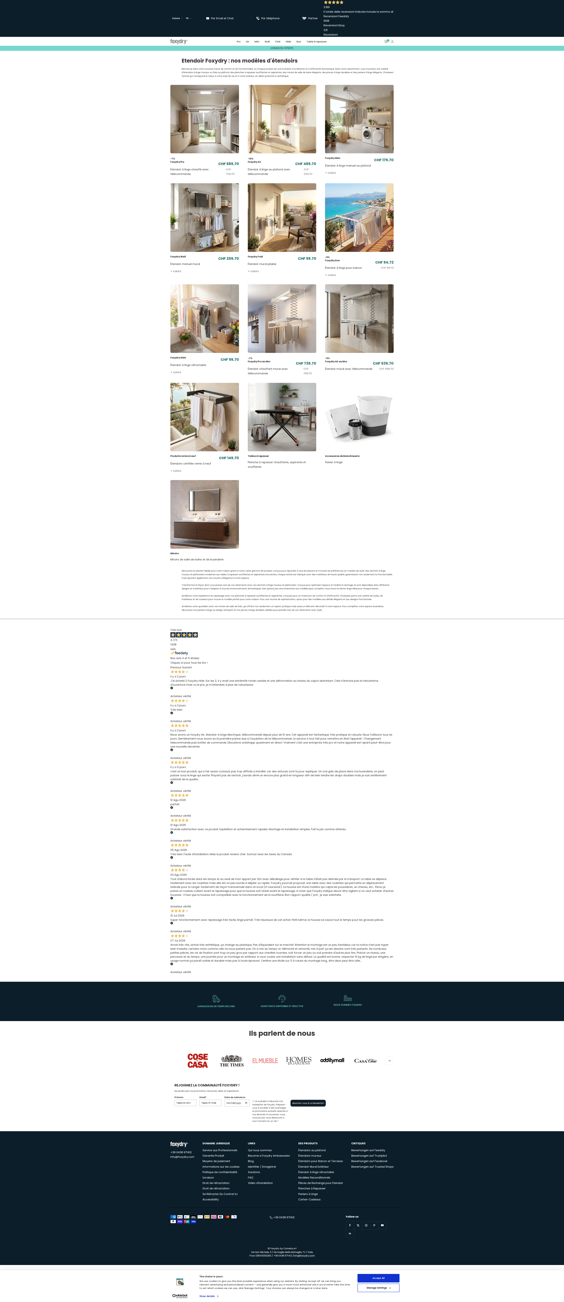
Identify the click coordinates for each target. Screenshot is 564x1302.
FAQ (250, 1177)
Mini (257, 41)
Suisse (176, 18)
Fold (277, 41)
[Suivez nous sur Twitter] (358, 1225)
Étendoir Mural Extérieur (313, 1167)
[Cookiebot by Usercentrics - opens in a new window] (180, 1296)
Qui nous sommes (260, 1150)
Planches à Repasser (312, 1188)
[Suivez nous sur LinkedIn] (350, 1233)
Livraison (208, 1177)
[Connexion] (392, 41)
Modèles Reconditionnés (314, 1177)
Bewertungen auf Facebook (369, 1161)
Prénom (178, 1097)
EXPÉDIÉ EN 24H (282, 48)
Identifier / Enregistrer (262, 1167)
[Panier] (385, 41)
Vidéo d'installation (260, 1183)
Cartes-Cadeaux (309, 1199)
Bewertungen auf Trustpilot (369, 1155)
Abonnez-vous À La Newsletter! (308, 1103)
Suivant (187, 667)
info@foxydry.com (182, 1157)
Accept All (378, 1278)
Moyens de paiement (216, 1161)
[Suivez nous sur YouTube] (382, 1225)
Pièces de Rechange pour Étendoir (320, 1183)
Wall (267, 41)
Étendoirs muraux (309, 1155)
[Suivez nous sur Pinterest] (374, 1225)
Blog (251, 1161)
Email (203, 1097)
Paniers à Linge (308, 1194)
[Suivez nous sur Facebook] (350, 1225)
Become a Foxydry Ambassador (269, 1155)
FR (187, 18)
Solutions (254, 1172)
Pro (239, 41)
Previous (175, 667)
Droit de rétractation (216, 1183)
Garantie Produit (213, 1155)
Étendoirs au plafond (312, 1150)
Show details (207, 1296)
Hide (288, 41)
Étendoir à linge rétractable (316, 1172)
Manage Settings (377, 1287)
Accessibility (211, 1199)
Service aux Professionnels (220, 1150)
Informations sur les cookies (221, 1167)
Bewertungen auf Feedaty (368, 1150)
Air (247, 41)
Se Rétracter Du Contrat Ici (220, 1194)
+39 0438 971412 (181, 1152)
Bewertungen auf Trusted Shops (372, 1167)
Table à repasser (317, 41)
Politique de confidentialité (220, 1172)
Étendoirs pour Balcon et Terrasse (320, 1161)
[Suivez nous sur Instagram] (366, 1225)
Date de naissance (234, 1097)
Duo (298, 41)
